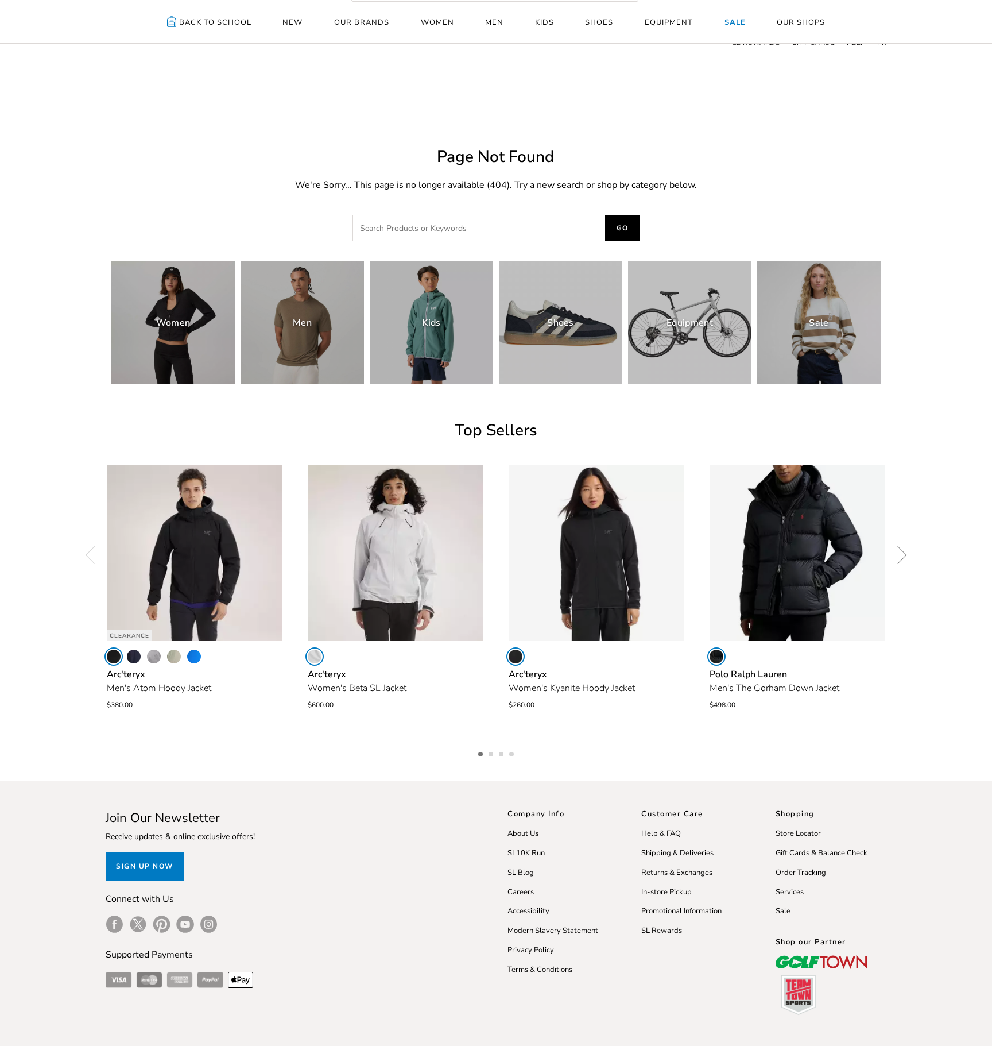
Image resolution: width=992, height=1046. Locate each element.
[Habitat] (174, 656)
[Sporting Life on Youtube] (185, 924)
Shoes (599, 22)
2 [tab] (492, 752)
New (292, 22)
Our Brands (361, 22)
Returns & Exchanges (676, 872)
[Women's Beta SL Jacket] (395, 553)
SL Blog (520, 872)
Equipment (669, 22)
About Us (522, 833)
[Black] (113, 656)
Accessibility (528, 911)
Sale (735, 22)
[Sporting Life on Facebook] (114, 924)
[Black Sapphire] (134, 656)
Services (790, 892)
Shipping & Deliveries (677, 853)
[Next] (898, 555)
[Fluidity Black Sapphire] (194, 656)
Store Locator (798, 833)
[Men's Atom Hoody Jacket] (194, 553)
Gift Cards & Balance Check (821, 853)
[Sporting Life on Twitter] (138, 924)
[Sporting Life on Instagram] (209, 924)
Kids (544, 22)
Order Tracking (801, 872)
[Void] (154, 656)
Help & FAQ (661, 833)
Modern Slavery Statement (552, 930)
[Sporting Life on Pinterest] (161, 924)
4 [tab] (512, 752)
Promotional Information (681, 911)
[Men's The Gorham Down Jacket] (797, 553)
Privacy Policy (530, 950)
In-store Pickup (666, 892)
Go (623, 228)
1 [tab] (481, 752)
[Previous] (94, 555)
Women (437, 22)
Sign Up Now (144, 866)
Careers (520, 892)
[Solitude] (314, 656)
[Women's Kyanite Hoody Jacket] (596, 553)
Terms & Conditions (539, 969)
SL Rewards (661, 930)
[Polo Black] (716, 656)
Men (494, 22)
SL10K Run (526, 853)
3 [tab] (502, 752)
